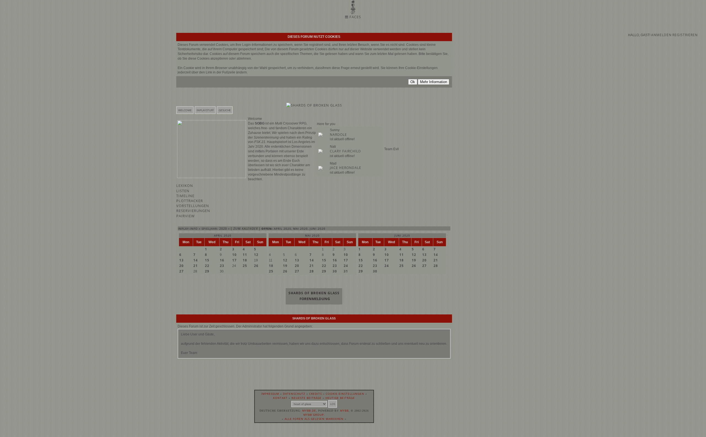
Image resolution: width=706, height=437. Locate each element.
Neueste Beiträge (307, 398)
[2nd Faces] (353, 12)
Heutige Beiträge (340, 398)
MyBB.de (309, 410)
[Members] (353, 8)
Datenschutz (294, 394)
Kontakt (280, 398)
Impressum (270, 394)
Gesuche (225, 110)
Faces (354, 16)
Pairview (185, 215)
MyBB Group (313, 415)
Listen (182, 190)
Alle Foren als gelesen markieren (314, 419)
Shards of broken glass (313, 293)
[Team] (353, 5)
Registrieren (685, 35)
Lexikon (184, 185)
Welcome (185, 110)
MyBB (344, 410)
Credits (315, 394)
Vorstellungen (192, 205)
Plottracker (189, 200)
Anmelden (661, 35)
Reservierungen (193, 210)
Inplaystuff (205, 110)
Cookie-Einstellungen (345, 394)
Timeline (185, 195)
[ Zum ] (245, 228)
